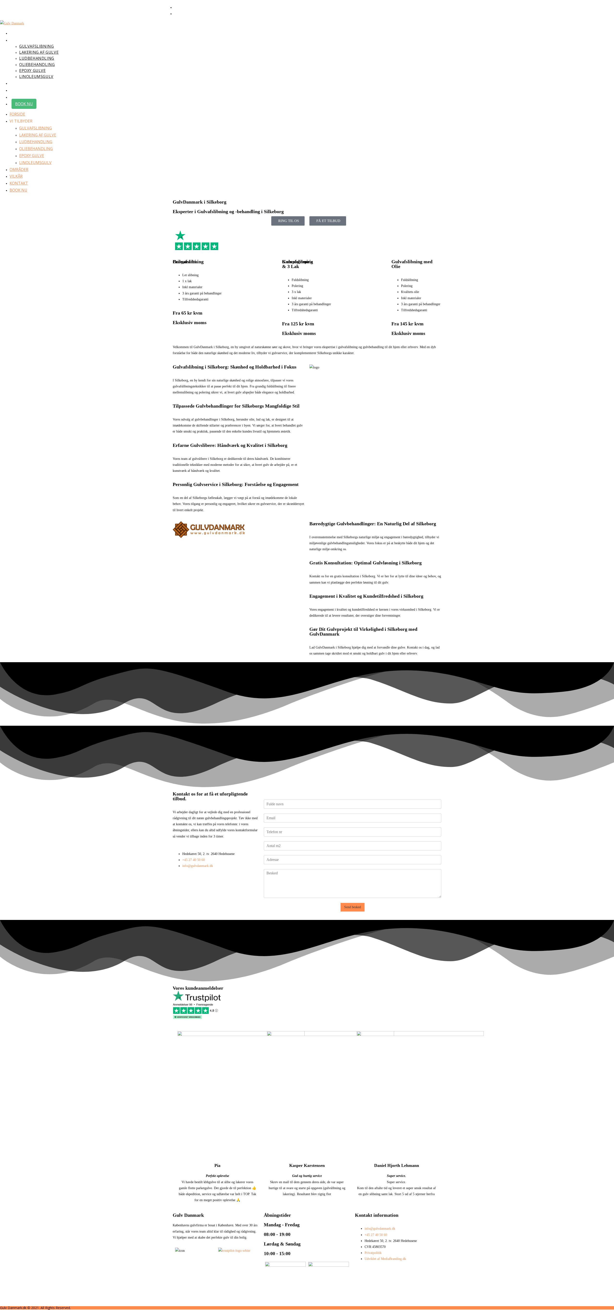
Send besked (352, 907)
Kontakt (19, 183)
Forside (17, 114)
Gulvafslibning (35, 128)
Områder (19, 169)
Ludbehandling (35, 141)
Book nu (18, 190)
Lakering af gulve (37, 135)
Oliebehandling (36, 148)
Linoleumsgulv (35, 162)
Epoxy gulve (31, 155)
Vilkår (16, 176)
